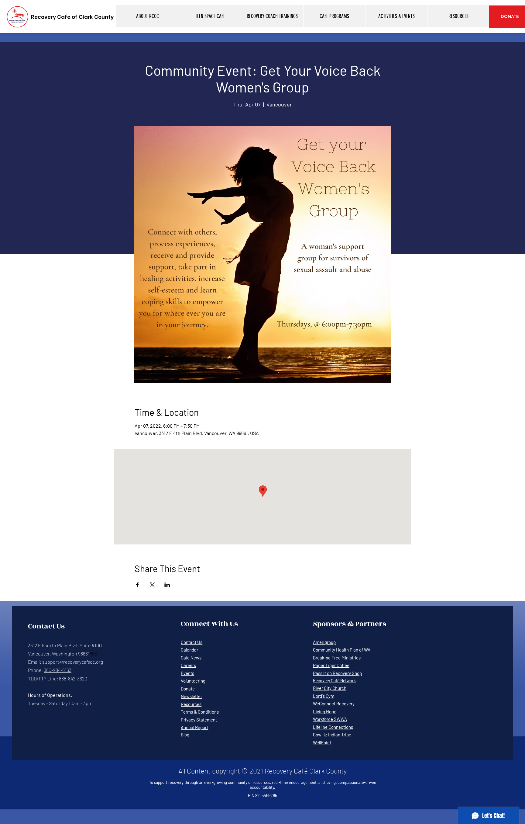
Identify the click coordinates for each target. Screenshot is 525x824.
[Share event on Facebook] (137, 584)
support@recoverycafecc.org (72, 662)
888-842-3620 (73, 678)
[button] (147, 16)
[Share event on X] (152, 584)
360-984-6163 (57, 670)
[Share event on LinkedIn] (167, 584)
